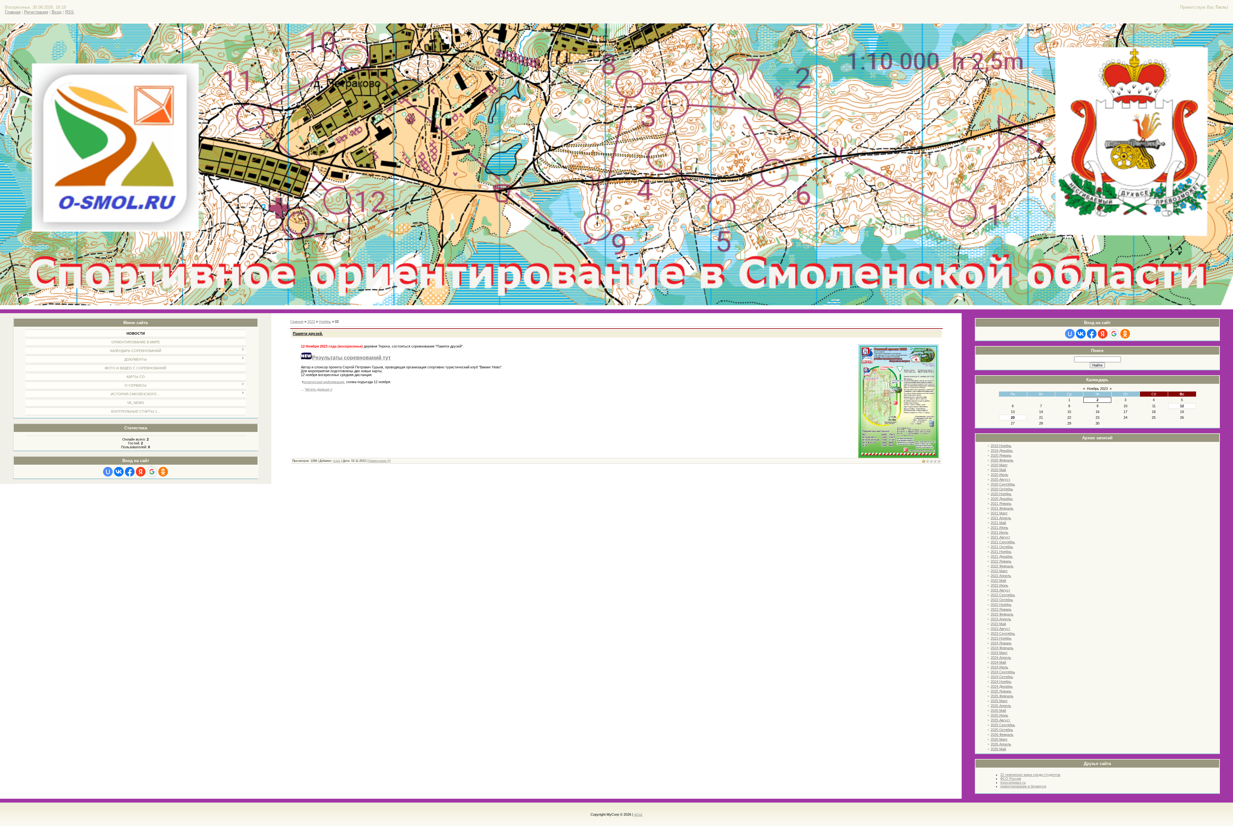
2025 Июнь (999, 715)
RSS (69, 12)
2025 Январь (1001, 691)
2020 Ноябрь (1001, 494)
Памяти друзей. (308, 333)
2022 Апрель (1001, 576)
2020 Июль (999, 475)
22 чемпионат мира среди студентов (1030, 775)
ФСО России (1010, 778)
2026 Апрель (1001, 744)
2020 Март (999, 465)
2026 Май (998, 749)
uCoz (638, 814)
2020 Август (1000, 479)
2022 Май (998, 580)
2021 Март (999, 513)
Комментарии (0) (379, 460)
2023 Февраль (1002, 614)
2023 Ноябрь (1001, 638)
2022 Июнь (999, 585)
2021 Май (998, 523)
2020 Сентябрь (1003, 484)
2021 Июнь (999, 527)
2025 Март (999, 701)
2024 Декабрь (1002, 686)
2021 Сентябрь (1003, 542)
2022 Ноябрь (1001, 605)
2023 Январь (1001, 609)
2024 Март (999, 653)
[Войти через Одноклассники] (163, 472)
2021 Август (1000, 537)
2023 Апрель (1001, 619)
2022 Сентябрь (1003, 595)
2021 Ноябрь (1001, 552)
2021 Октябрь (1002, 547)
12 (1182, 406)
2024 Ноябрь (1001, 682)
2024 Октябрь (1002, 677)
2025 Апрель (1001, 706)
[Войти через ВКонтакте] (119, 472)
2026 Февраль (1002, 734)
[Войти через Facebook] (130, 472)
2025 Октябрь (1002, 730)
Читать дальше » (318, 389)
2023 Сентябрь (1003, 633)
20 (1013, 417)
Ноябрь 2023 (1097, 389)
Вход (57, 12)
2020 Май (998, 470)
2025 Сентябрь (1003, 725)
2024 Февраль (1002, 648)
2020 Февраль (1002, 460)
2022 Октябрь (1002, 600)
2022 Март (999, 571)
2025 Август (1000, 720)
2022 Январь (1001, 561)
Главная (13, 12)
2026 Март (999, 739)
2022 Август (1000, 590)
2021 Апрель (1001, 518)
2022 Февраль (1002, 566)
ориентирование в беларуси (1023, 786)
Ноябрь (325, 321)
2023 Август (1000, 629)
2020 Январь (1001, 455)
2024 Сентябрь (1003, 672)
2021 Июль (999, 532)
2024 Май (998, 662)
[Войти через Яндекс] (140, 472)
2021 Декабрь (1002, 556)
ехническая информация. (324, 382)
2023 (311, 321)
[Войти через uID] (108, 472)
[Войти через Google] (152, 472)
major (336, 460)
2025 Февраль (1002, 696)
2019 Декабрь (1002, 450)
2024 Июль (999, 667)
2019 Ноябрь (1001, 446)
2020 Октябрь (1002, 489)
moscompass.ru (1013, 782)
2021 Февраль (1002, 508)
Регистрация (36, 12)
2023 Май (998, 624)
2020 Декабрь (1002, 499)
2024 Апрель (1001, 657)
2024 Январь (1001, 643)
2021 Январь (1001, 503)
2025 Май (998, 710)
